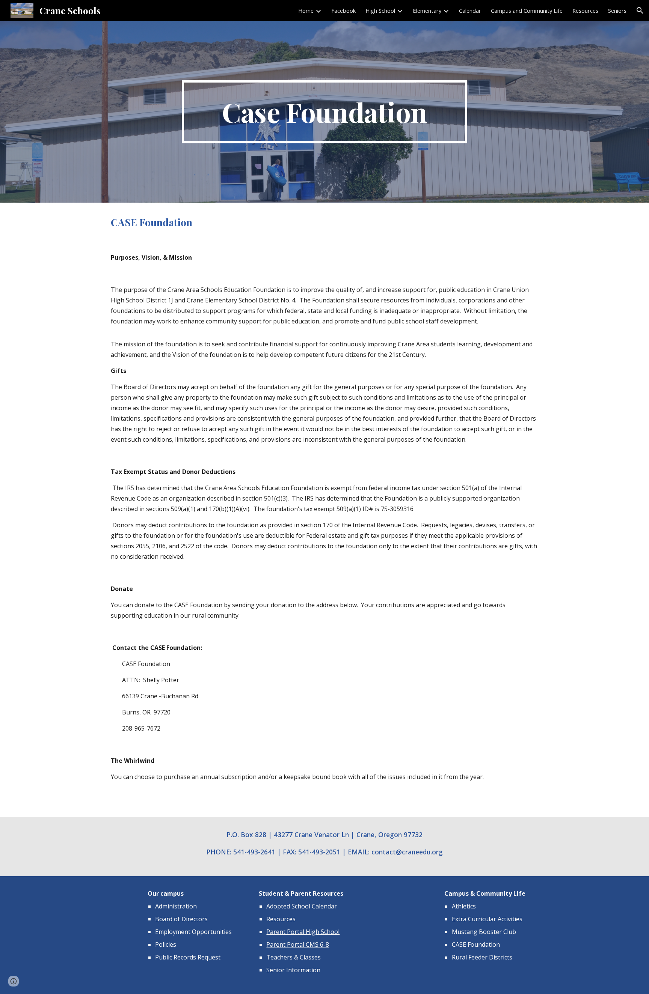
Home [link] (306, 10)
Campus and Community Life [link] (527, 10)
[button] (640, 11)
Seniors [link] (617, 10)
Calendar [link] (470, 10)
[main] (324, 111)
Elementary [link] (427, 10)
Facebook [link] (343, 10)
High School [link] (380, 10)
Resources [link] (585, 10)
